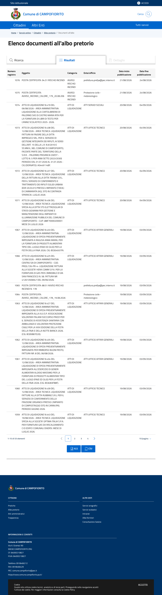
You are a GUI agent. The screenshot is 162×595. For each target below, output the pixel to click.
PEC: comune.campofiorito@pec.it (22, 570)
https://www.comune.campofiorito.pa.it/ (25, 574)
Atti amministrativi (16, 513)
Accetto (143, 585)
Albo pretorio (13, 509)
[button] (14, 72)
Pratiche (11, 505)
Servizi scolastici (90, 509)
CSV (90, 448)
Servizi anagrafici (90, 505)
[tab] (31, 60)
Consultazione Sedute (92, 521)
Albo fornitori (88, 517)
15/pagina (144, 438)
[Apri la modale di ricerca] (149, 14)
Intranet (86, 513)
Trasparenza (13, 517)
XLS (76, 448)
